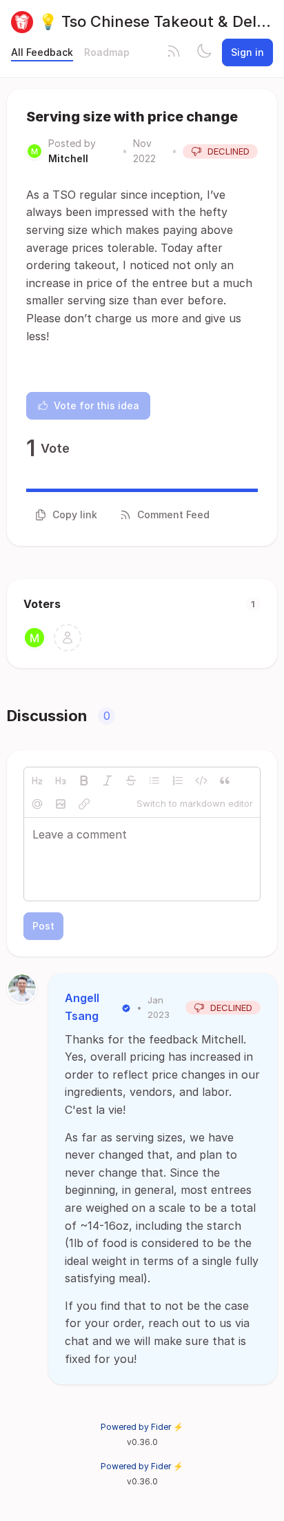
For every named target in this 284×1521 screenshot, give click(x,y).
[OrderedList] (178, 780)
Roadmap (107, 52)
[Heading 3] (60, 780)
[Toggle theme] (204, 52)
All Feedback (42, 52)
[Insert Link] (84, 804)
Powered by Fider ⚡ (142, 1427)
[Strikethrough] (131, 780)
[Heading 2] (37, 780)
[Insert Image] (60, 804)
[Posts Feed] (173, 52)
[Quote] (224, 780)
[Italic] (107, 780)
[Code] (201, 780)
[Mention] (37, 804)
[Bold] (84, 780)
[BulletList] (154, 780)
